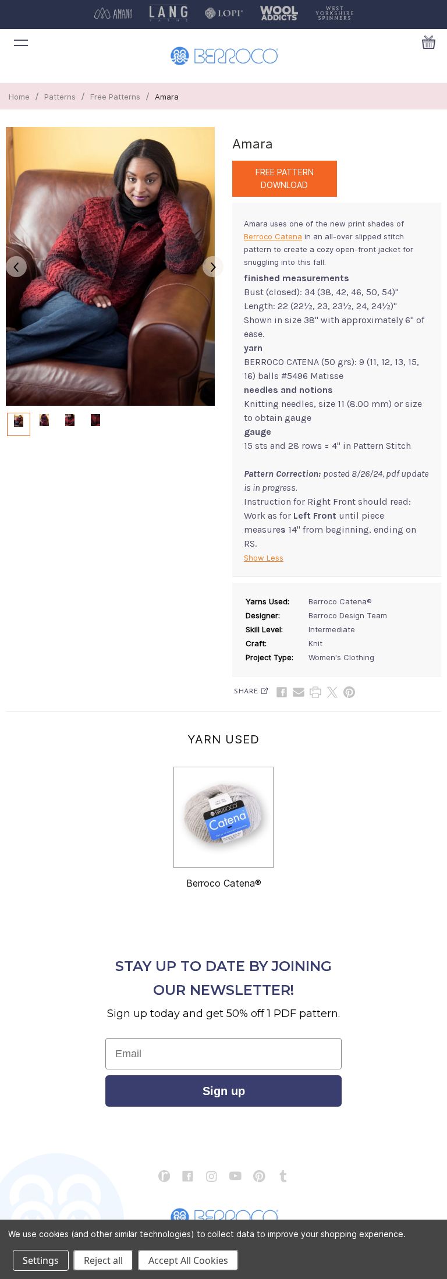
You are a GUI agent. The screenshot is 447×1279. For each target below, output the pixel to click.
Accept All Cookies (188, 1260)
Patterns (60, 96)
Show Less (263, 557)
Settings (41, 1260)
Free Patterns (115, 96)
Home (19, 96)
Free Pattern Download (285, 178)
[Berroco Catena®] (223, 817)
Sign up (224, 1091)
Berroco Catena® (223, 883)
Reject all (103, 1260)
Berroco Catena (273, 236)
